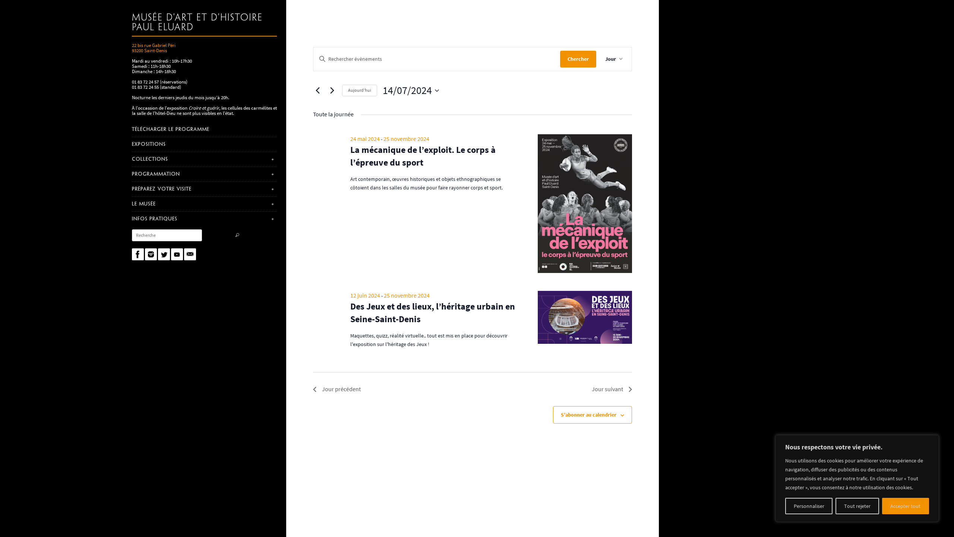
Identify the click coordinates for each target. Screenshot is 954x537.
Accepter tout (905, 506)
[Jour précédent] (317, 90)
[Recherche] (237, 235)
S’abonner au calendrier (588, 414)
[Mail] (190, 254)
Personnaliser (809, 506)
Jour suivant (607, 389)
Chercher (578, 59)
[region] (857, 478)
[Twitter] (164, 254)
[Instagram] (151, 254)
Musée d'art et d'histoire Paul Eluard (197, 22)
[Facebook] (138, 254)
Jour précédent (341, 389)
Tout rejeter (857, 506)
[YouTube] (177, 254)
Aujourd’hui (359, 90)
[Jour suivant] (332, 90)
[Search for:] (167, 235)
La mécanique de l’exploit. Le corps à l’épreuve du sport (423, 156)
